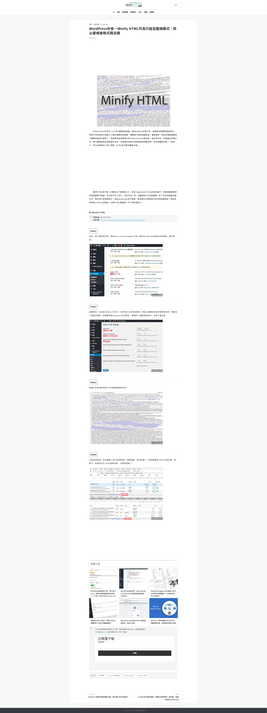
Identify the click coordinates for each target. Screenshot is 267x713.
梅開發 (152, 12)
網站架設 (125, 12)
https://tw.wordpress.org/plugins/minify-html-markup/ (123, 220)
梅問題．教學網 (133, 4)
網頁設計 (133, 12)
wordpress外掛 (128, 675)
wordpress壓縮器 (113, 675)
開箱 (145, 12)
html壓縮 (101, 675)
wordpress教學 (142, 675)
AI (114, 12)
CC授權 (105, 632)
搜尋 (176, 5)
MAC (140, 12)
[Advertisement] (133, 55)
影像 (118, 12)
